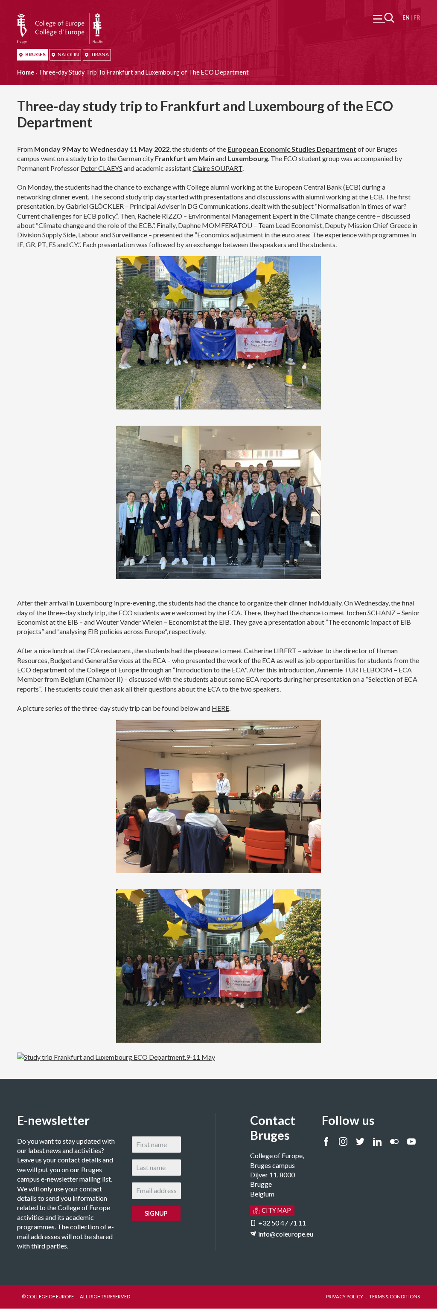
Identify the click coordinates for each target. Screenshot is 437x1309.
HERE (220, 708)
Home (25, 72)
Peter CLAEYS (101, 168)
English (406, 17)
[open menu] (383, 18)
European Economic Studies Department (291, 149)
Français (417, 17)
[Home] (59, 17)
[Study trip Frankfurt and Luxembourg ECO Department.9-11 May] (116, 1057)
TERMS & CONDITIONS (394, 1296)
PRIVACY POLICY (344, 1296)
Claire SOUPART (217, 168)
